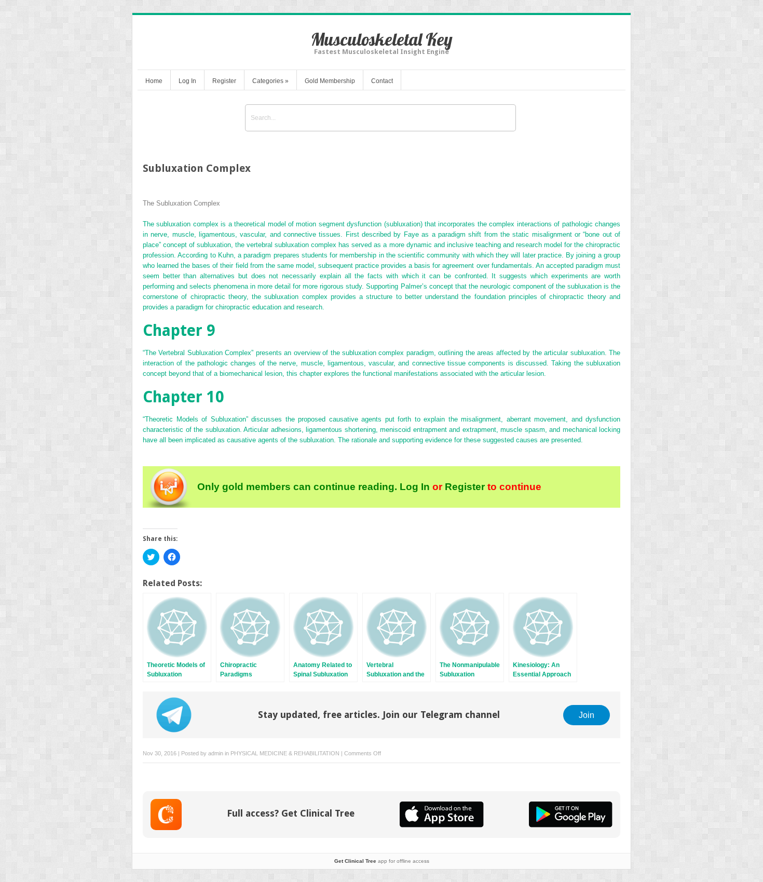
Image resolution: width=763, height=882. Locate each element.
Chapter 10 (183, 397)
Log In (187, 81)
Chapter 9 (179, 330)
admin (215, 753)
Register (224, 81)
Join (586, 715)
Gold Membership (330, 81)
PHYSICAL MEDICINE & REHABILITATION (284, 753)
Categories (270, 81)
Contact (382, 81)
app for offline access (381, 861)
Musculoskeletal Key (382, 39)
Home (153, 81)
